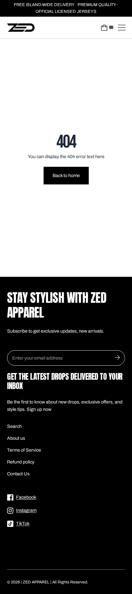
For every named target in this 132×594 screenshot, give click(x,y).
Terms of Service (24, 450)
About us (16, 438)
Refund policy (20, 461)
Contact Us (18, 473)
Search (14, 426)
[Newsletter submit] (117, 358)
